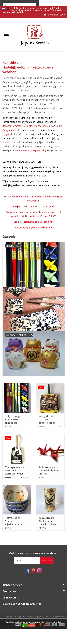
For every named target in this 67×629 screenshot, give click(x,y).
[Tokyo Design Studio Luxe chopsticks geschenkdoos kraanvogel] (16, 398)
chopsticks (7, 134)
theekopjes (44, 125)
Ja (24, 625)
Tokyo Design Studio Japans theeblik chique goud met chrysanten (47, 521)
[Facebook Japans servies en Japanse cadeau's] (27, 570)
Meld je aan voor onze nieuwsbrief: (33, 553)
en (8, 8)
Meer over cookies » (46, 625)
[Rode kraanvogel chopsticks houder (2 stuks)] (50, 449)
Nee (32, 625)
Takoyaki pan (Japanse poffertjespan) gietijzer (47, 419)
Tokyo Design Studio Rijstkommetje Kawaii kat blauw (15, 521)
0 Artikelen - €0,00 (56, 14)
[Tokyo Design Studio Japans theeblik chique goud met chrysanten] (50, 499)
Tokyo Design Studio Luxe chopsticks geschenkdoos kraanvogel (13, 419)
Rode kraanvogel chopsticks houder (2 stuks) (49, 470)
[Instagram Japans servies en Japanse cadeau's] (39, 570)
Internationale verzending (38, 221)
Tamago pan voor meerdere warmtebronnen (15, 470)
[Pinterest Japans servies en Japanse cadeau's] (33, 570)
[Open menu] (6, 34)
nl (3, 8)
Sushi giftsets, (30, 125)
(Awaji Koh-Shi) (29, 150)
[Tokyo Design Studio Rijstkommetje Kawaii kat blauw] (16, 499)
